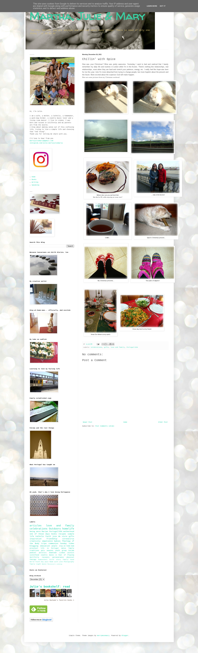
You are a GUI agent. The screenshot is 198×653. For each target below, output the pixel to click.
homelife (68, 528)
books (54, 534)
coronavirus (68, 539)
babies (57, 541)
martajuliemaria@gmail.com (41, 141)
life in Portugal (50, 548)
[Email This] (103, 344)
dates (63, 548)
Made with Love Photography (62, 562)
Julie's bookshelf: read (50, 586)
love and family (118, 347)
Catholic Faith (43, 536)
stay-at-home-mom (66, 546)
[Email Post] (98, 344)
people (54, 546)
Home (125, 422)
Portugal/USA (132, 347)
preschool (34, 548)
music (44, 564)
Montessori (52, 564)
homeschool (43, 559)
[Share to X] (108, 344)
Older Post (163, 422)
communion (53, 543)
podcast (33, 553)
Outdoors (55, 528)
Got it (163, 6)
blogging (34, 546)
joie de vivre (59, 536)
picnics (70, 553)
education (45, 546)
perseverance (58, 557)
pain (46, 562)
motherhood (68, 531)
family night (35, 564)
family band (68, 559)
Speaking (35, 185)
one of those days (40, 534)
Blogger (125, 636)
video (71, 543)
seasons (50, 551)
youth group (61, 551)
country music (47, 555)
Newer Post (87, 422)
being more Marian (39, 531)
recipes (62, 534)
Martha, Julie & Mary (87, 15)
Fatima (71, 551)
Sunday (63, 543)
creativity (35, 541)
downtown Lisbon (57, 553)
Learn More (152, 6)
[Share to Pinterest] (113, 344)
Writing (35, 182)
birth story (55, 559)
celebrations (96, 347)
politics (42, 553)
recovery (45, 557)
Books (34, 180)
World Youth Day (37, 562)
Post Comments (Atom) (104, 426)
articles (35, 525)
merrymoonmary (103, 636)
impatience (47, 541)
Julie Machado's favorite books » (59, 600)
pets (43, 551)
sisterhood (34, 555)
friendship (51, 539)
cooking (59, 564)
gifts (106, 347)
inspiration (35, 539)
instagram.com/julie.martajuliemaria (46, 143)
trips (44, 543)
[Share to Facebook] (110, 344)
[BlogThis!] (105, 344)
